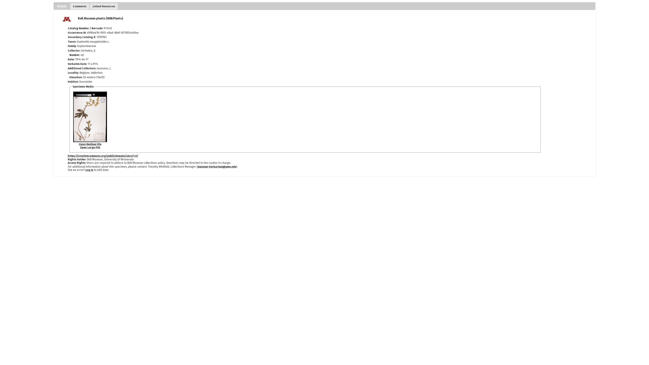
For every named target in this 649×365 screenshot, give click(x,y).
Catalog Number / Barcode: (86, 28)
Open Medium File (90, 144)
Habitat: (73, 81)
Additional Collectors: (82, 68)
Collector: (74, 50)
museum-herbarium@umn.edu (217, 166)
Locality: (73, 72)
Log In (89, 170)
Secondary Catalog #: (82, 37)
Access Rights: (77, 162)
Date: (71, 59)
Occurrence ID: (77, 32)
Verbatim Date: (77, 64)
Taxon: (72, 41)
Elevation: (76, 77)
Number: (75, 55)
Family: (72, 46)
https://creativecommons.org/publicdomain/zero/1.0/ (103, 155)
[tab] (61, 6)
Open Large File (90, 147)
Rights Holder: (77, 159)
